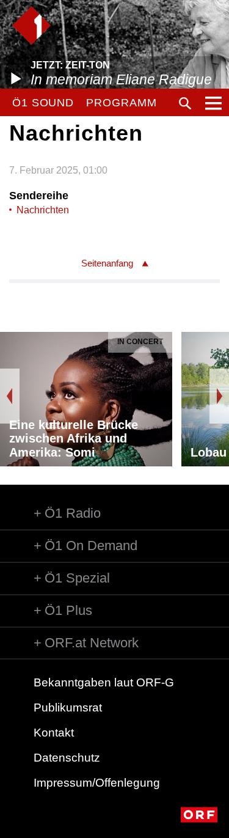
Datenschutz (67, 757)
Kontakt (54, 732)
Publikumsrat (68, 707)
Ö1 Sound (43, 103)
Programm (121, 103)
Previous (10, 396)
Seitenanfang (107, 263)
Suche (185, 103)
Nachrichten (42, 210)
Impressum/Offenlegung (97, 782)
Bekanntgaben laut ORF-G (104, 682)
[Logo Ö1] (31, 25)
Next (219, 396)
